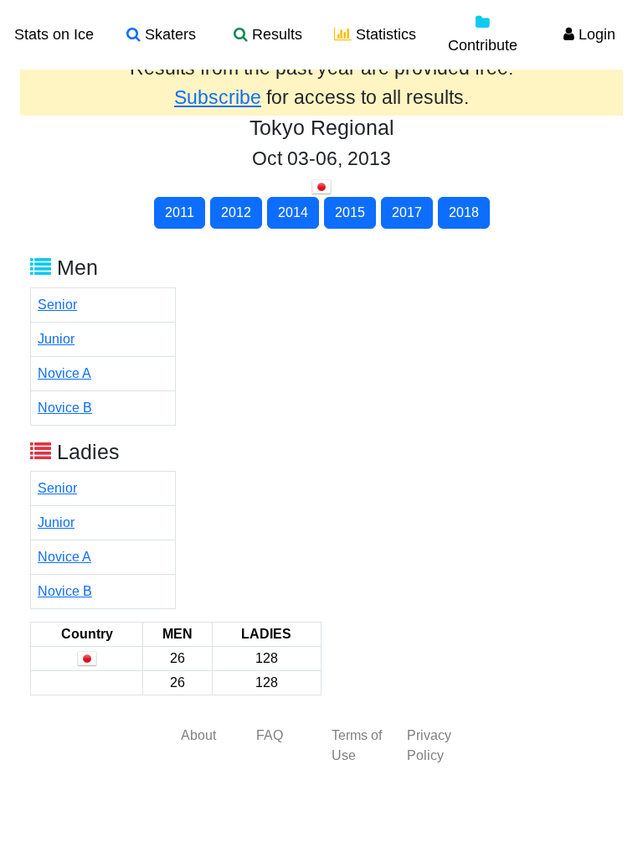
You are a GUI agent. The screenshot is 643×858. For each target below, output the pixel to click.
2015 (350, 212)
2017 (407, 212)
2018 (464, 212)
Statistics (384, 34)
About (198, 735)
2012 (236, 212)
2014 (293, 212)
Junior (56, 339)
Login (594, 34)
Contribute (482, 45)
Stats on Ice (54, 34)
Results (275, 34)
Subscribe (217, 97)
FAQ (269, 735)
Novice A (64, 373)
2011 (179, 212)
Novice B (65, 408)
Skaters (168, 34)
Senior (57, 304)
